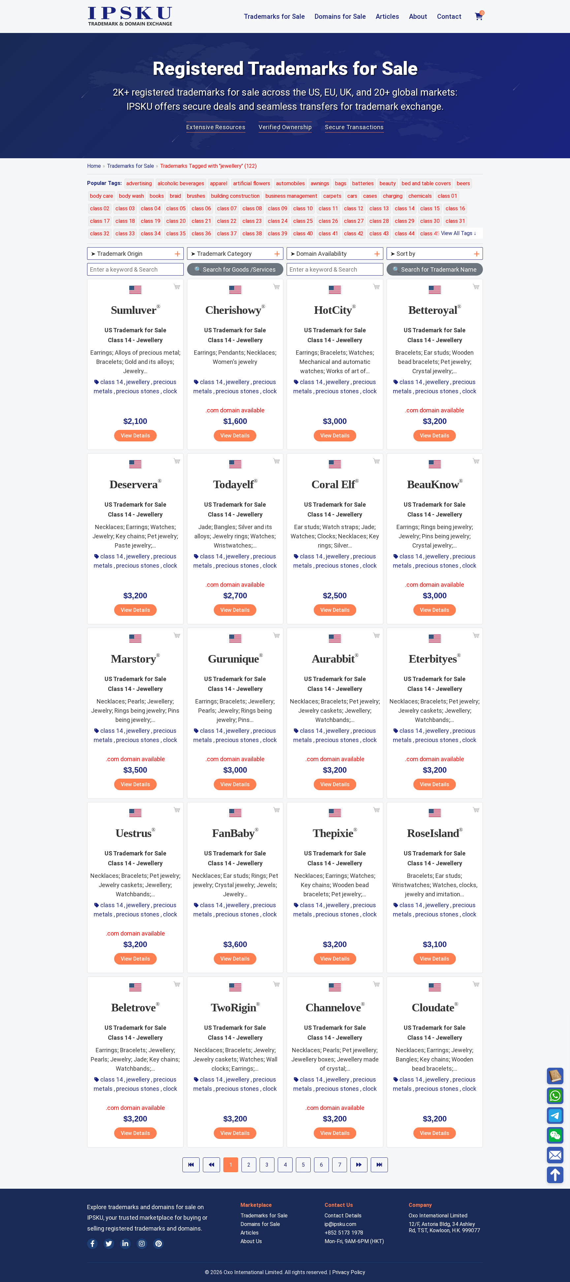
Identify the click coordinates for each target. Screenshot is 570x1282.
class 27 (354, 221)
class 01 (447, 196)
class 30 (430, 221)
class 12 (354, 208)
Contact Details (343, 1215)
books (157, 196)
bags (340, 183)
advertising (139, 183)
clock (170, 391)
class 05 (176, 208)
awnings (320, 183)
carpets (332, 196)
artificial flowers (251, 183)
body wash (131, 196)
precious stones (137, 391)
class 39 (277, 233)
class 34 (150, 233)
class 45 (430, 233)
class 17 (100, 221)
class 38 (252, 233)
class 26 (328, 221)
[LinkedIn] (125, 1243)
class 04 (150, 208)
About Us (251, 1241)
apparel (218, 183)
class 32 (100, 233)
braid (175, 196)
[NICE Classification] (555, 1076)
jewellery (138, 381)
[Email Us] (555, 1155)
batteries (363, 183)
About (418, 16)
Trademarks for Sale (274, 16)
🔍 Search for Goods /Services (235, 269)
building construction (235, 196)
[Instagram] (142, 1243)
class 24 (277, 221)
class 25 (303, 221)
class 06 (201, 208)
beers (463, 183)
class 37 (227, 233)
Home (94, 166)
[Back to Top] (555, 1175)
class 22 (227, 221)
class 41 (328, 233)
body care (101, 196)
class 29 (404, 221)
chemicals (420, 196)
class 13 (379, 208)
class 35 (176, 233)
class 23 (252, 221)
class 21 (201, 221)
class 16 (455, 208)
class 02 (100, 208)
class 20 (176, 221)
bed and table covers (426, 183)
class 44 (404, 233)
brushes (196, 196)
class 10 (303, 208)
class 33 (125, 233)
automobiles (290, 183)
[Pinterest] (158, 1243)
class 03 (125, 208)
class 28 (379, 221)
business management (291, 196)
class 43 (379, 233)
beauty (388, 183)
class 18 (125, 221)
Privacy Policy (348, 1272)
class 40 (303, 233)
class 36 (201, 233)
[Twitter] (109, 1243)
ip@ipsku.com (340, 1224)
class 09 (277, 208)
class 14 (404, 208)
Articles (387, 16)
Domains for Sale (340, 16)
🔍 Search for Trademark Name (435, 269)
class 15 (430, 208)
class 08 (252, 208)
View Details (135, 435)
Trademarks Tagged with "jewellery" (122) (208, 166)
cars (352, 196)
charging (392, 196)
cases (370, 196)
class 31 (455, 221)
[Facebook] (92, 1243)
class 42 (354, 233)
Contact (449, 16)
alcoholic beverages (181, 183)
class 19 (150, 221)
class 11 (328, 208)
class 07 (227, 208)
